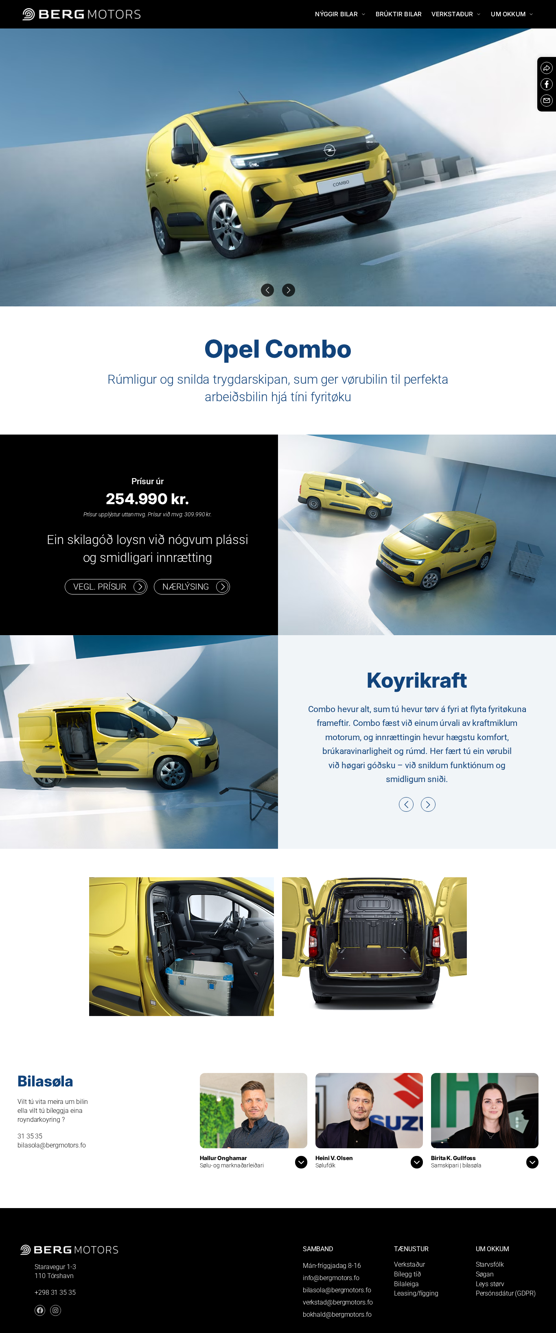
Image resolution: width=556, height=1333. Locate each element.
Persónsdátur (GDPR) (506, 1318)
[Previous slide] (288, 290)
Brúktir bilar (399, 14)
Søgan (485, 1299)
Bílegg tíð (407, 1299)
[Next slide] (267, 290)
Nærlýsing (185, 586)
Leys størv (490, 1309)
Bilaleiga (406, 1309)
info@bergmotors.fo (331, 1303)
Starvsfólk (490, 1289)
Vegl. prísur (99, 586)
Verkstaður (452, 14)
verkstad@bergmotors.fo (338, 1327)
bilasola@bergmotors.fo (337, 1315)
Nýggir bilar (336, 14)
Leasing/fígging (416, 1318)
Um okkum (508, 14)
